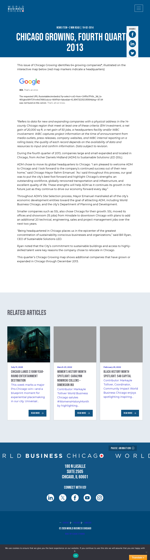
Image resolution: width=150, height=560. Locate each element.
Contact (66, 522)
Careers (87, 522)
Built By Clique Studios (75, 534)
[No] (146, 552)
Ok (75, 555)
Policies (77, 522)
